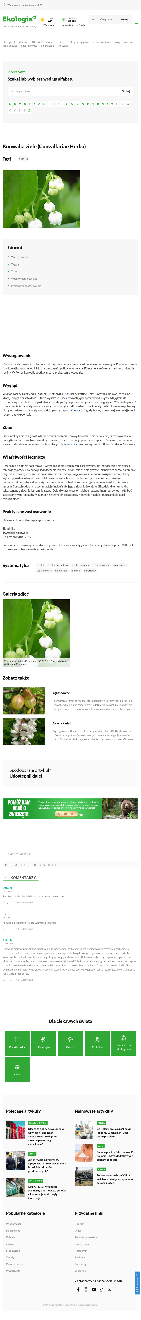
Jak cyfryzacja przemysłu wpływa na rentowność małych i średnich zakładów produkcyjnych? (47, 1165)
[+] (54, 864)
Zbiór (14, 271)
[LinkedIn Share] (127, 772)
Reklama (80, 1257)
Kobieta (10, 1237)
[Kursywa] (11, 865)
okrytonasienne (124, 42)
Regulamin (81, 1250)
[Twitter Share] (118, 772)
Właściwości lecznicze (24, 278)
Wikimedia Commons (15, 663)
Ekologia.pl (9, 42)
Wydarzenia (13, 1271)
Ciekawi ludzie (14, 1264)
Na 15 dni (80, 25)
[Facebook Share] (109, 772)
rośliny (60, 42)
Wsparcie (80, 1271)
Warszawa (49, 25)
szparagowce (10, 45)
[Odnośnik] (44, 865)
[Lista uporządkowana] (25, 865)
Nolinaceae (47, 45)
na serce (23, 158)
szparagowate (29, 45)
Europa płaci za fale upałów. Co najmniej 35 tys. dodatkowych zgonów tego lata (115, 1155)
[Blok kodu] (39, 865)
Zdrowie (11, 1244)
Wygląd (15, 264)
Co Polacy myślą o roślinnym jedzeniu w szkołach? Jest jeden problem (114, 1132)
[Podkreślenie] (15, 865)
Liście (64, 398)
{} (49, 864)
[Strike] (20, 865)
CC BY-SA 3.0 (44, 661)
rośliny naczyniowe (78, 42)
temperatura (69, 444)
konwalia (63, 45)
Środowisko (13, 1250)
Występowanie (20, 256)
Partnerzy (80, 1264)
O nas (78, 1230)
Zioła (49, 42)
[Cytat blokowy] (35, 865)
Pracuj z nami (82, 1244)
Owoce (75, 410)
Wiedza (23, 42)
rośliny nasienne (102, 42)
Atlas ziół (36, 42)
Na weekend (68, 25)
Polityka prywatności (87, 1237)
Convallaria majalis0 (15, 661)
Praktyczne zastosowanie (26, 285)
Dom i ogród (13, 1230)
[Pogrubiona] (6, 865)
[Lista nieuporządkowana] (30, 865)
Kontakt (79, 1224)
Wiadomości (13, 1224)
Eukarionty (90, 570)
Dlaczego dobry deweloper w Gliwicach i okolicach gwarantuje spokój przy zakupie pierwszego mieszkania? (46, 1136)
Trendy (10, 1257)
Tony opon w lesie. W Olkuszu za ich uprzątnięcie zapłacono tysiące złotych (115, 1179)
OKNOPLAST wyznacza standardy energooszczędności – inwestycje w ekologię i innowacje (47, 1192)
